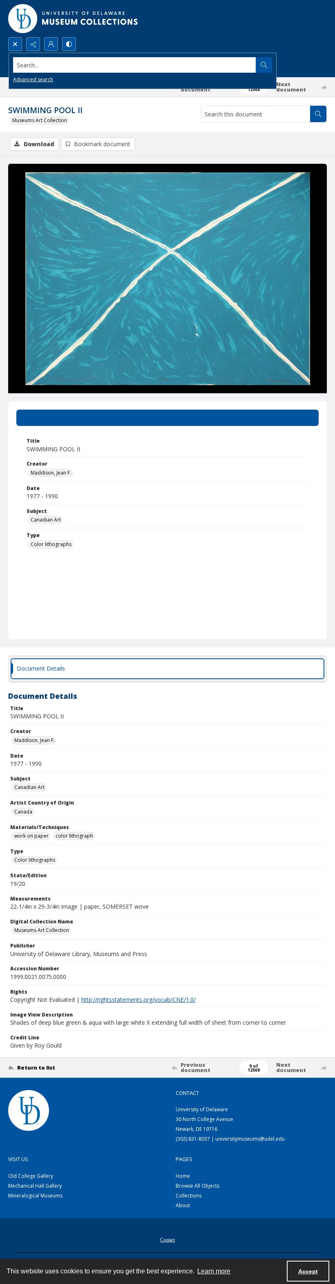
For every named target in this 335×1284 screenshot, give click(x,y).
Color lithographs (51, 544)
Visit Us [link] (18, 1159)
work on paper (31, 835)
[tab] (167, 418)
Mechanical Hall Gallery (35, 1185)
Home (183, 1176)
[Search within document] (318, 114)
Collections (188, 1195)
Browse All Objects (197, 1185)
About (183, 1205)
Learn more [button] (213, 1271)
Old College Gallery (30, 1176)
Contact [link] (187, 1093)
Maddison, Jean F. (51, 472)
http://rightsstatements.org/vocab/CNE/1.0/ (138, 999)
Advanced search (33, 79)
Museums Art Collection (39, 120)
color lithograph (74, 835)
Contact (167, 1240)
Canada (23, 811)
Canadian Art (46, 519)
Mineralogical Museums (35, 1195)
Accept (308, 1271)
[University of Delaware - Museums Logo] (73, 18)
